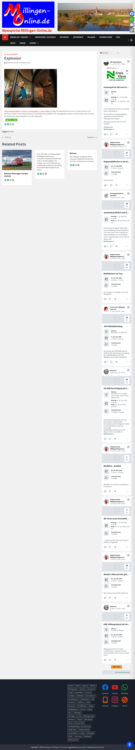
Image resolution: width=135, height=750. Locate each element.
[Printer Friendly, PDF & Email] (11, 120)
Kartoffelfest (81, 706)
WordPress (100, 747)
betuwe (85, 685)
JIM (92, 699)
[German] (101, 53)
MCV (70, 712)
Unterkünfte (78, 37)
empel (70, 692)
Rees (70, 723)
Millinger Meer (89, 716)
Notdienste (64, 37)
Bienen (93, 685)
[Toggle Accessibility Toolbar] (129, 744)
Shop (118, 37)
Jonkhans (71, 702)
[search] (131, 40)
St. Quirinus (86, 726)
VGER (70, 736)
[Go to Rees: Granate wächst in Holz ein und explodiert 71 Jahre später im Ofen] (30, 107)
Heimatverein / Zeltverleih (45, 37)
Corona (82, 689)
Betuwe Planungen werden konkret (16, 174)
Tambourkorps (84, 729)
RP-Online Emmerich (11, 54)
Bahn (78, 685)
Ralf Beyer (88, 719)
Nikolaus (71, 719)
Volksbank (87, 736)
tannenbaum (73, 733)
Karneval (71, 706)
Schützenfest (79, 723)
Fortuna (88, 692)
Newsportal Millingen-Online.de (27, 30)
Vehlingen (90, 733)
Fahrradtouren (105, 37)
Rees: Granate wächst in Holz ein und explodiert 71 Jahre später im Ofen (30, 111)
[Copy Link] (132, 30)
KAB (88, 702)
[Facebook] (132, 13)
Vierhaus (78, 736)
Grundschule (90, 695)
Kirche (12, 43)
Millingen (91, 37)
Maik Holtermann (11, 63)
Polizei (79, 719)
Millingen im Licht (74, 716)
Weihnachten (73, 740)
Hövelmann (85, 699)
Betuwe (73, 153)
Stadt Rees (72, 729)
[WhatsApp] (132, 19)
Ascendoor (82, 747)
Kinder (91, 706)
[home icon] (5, 37)
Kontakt (33, 43)
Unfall (82, 733)
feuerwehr (79, 692)
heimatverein (73, 699)
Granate (11, 131)
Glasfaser (80, 695)
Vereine (22, 43)
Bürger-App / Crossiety (19, 37)
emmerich (91, 689)
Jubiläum (81, 702)
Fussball (71, 695)
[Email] (132, 24)
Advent (71, 685)
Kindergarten (73, 709)
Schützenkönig (73, 726)
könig (89, 709)
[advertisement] (95, 17)
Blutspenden (72, 689)
